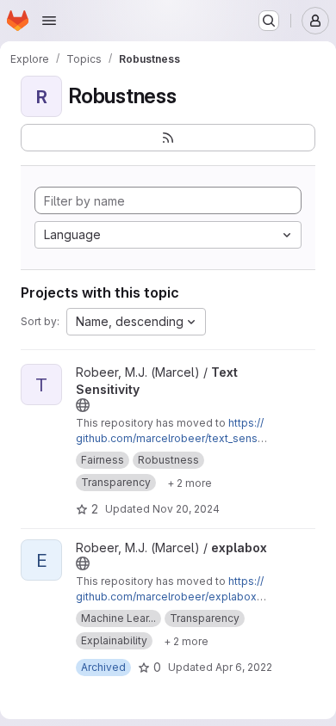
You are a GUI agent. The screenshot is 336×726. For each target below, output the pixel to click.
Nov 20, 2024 (186, 508)
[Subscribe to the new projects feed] (168, 137)
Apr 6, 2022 (243, 667)
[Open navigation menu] (49, 20)
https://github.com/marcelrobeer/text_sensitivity (171, 438)
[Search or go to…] (268, 20)
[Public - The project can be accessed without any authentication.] (83, 405)
